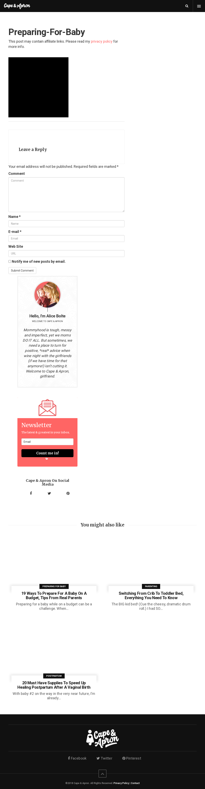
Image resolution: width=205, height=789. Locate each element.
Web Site (15, 246)
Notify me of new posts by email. (39, 261)
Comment (16, 173)
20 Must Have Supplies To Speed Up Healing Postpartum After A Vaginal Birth (53, 685)
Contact (135, 783)
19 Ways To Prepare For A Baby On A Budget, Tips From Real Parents (54, 595)
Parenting (151, 586)
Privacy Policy (121, 783)
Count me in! (47, 453)
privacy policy (102, 41)
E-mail (14, 231)
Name (14, 216)
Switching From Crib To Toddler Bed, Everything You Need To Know (151, 595)
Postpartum (54, 676)
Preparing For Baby (54, 586)
